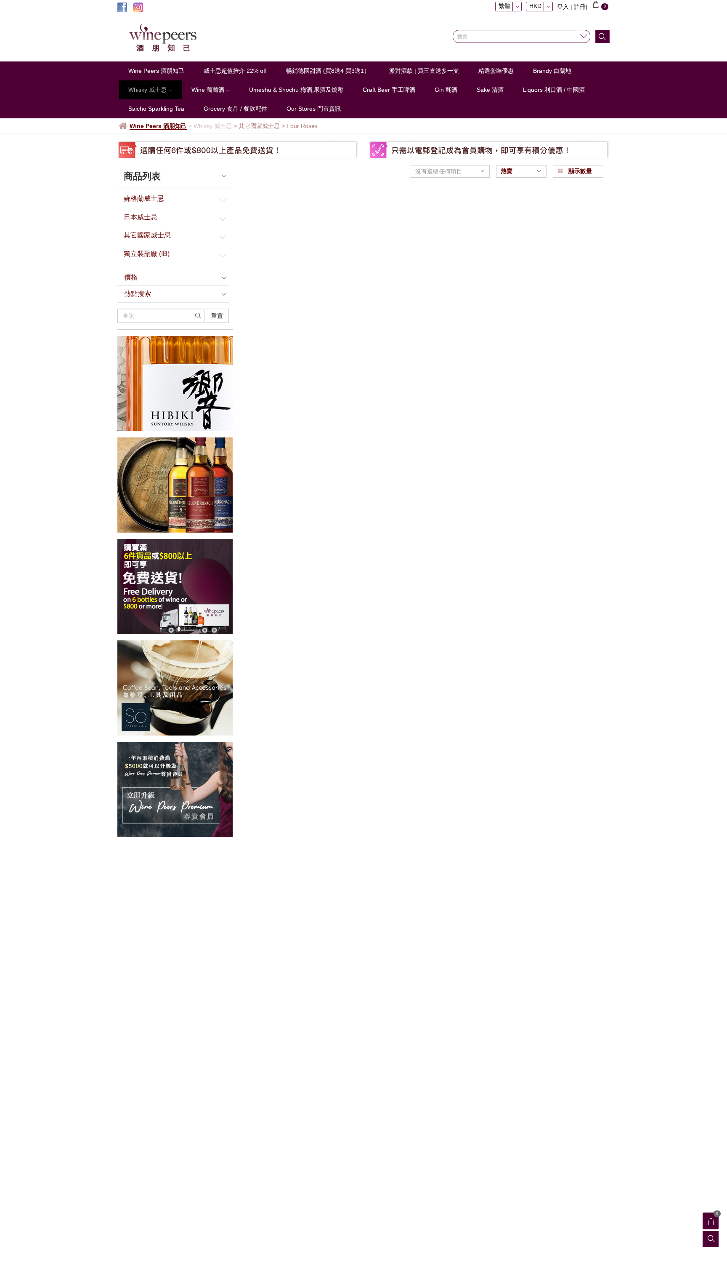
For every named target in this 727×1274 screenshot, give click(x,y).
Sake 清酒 (490, 89)
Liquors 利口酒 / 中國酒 (554, 89)
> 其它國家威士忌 (256, 126)
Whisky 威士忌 (148, 89)
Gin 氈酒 (446, 89)
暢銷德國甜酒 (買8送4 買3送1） (328, 70)
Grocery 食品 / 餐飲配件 (235, 108)
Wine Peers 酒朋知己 (156, 70)
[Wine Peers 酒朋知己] (174, 38)
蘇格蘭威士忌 (144, 198)
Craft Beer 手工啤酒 (389, 89)
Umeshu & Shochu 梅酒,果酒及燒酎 (296, 89)
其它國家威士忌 (147, 235)
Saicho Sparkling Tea (156, 108)
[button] (450, 171)
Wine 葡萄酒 (208, 89)
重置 (217, 315)
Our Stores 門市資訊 (314, 108)
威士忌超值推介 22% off (235, 70)
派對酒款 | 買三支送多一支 (424, 70)
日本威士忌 (140, 217)
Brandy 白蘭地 (552, 70)
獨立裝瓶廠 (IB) (147, 253)
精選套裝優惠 (496, 70)
